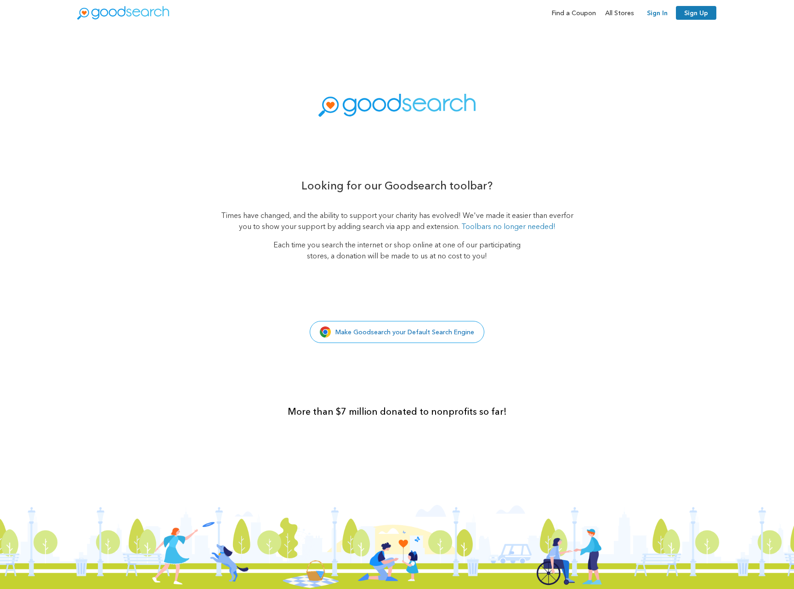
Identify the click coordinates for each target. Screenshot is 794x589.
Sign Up (696, 13)
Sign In (657, 13)
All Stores (619, 13)
